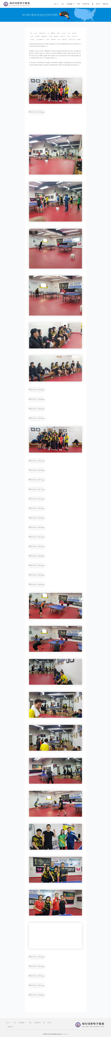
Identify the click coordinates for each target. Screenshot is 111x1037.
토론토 (79, 39)
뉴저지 (35, 33)
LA (48, 33)
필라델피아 (44, 36)
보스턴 (63, 33)
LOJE (68, 1034)
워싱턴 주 (62, 36)
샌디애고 (74, 33)
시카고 (68, 33)
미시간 (59, 39)
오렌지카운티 (42, 33)
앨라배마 (53, 39)
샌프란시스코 (72, 39)
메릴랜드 (53, 33)
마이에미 (32, 39)
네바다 (47, 39)
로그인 (98, 4)
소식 (62, 4)
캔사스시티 (75, 36)
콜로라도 (65, 39)
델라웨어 (56, 36)
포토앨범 (69, 4)
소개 (55, 4)
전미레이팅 (85, 4)
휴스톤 (50, 36)
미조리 (68, 36)
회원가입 (105, 4)
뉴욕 (31, 33)
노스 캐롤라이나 (40, 39)
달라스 (58, 33)
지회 (78, 4)
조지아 (31, 36)
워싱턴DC (37, 36)
